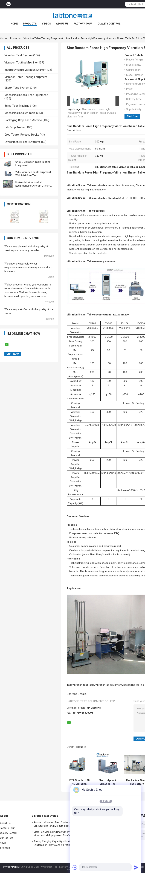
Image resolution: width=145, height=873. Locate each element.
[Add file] (74, 867)
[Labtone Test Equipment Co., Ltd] (72, 15)
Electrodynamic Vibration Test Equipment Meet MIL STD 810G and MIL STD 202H (108, 782)
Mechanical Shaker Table (20, 113)
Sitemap (5, 847)
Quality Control (109, 23)
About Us (62, 23)
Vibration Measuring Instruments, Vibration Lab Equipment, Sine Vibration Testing (56, 834)
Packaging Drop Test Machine (23, 120)
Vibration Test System (18, 55)
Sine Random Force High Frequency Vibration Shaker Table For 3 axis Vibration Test (91, 113)
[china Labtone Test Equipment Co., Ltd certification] (14, 216)
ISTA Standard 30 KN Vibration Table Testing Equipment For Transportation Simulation (79, 782)
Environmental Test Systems (22, 142)
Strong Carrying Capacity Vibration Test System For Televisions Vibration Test (56, 843)
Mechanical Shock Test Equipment (26, 95)
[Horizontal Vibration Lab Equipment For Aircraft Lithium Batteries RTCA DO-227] (8, 184)
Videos (46, 23)
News (3, 842)
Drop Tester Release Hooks (21, 134)
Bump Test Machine (16, 105)
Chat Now (132, 116)
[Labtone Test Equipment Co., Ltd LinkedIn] (8, 4)
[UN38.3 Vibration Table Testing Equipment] (8, 163)
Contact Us (6, 838)
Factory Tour (83, 23)
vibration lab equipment (108, 684)
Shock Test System (16, 87)
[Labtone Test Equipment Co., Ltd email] (8, 344)
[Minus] (136, 790)
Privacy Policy (11, 866)
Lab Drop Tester (14, 127)
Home (14, 23)
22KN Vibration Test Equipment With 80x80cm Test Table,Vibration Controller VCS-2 (33, 175)
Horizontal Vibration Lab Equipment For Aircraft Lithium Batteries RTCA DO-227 (32, 185)
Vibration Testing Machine (20, 62)
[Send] (136, 867)
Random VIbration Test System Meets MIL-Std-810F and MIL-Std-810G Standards (56, 824)
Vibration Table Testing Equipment (43, 38)
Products (30, 23)
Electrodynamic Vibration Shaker (24, 69)
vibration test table (83, 684)
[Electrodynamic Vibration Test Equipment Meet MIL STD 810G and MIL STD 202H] (107, 764)
